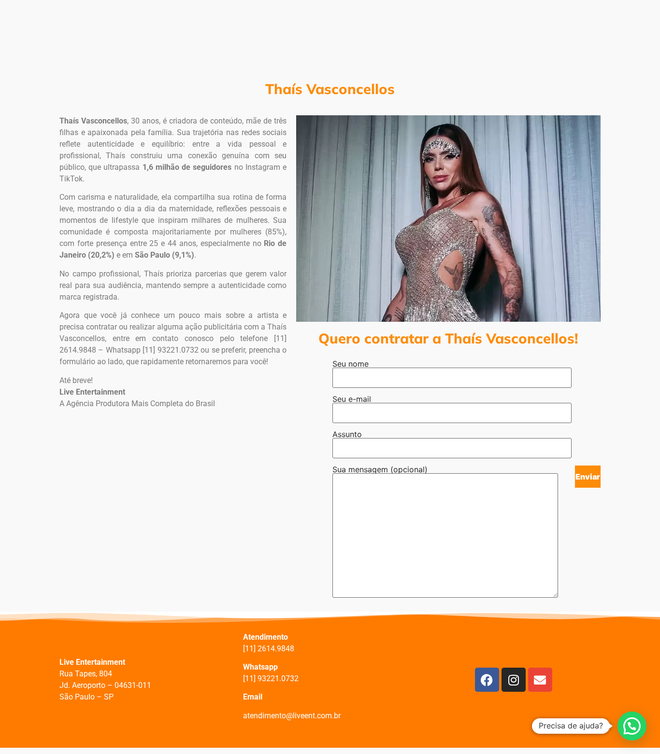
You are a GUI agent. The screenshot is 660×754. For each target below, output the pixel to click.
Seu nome (350, 364)
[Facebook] (487, 680)
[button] (631, 726)
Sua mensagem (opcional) (380, 469)
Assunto (347, 434)
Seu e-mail (351, 399)
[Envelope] (540, 680)
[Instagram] (514, 680)
